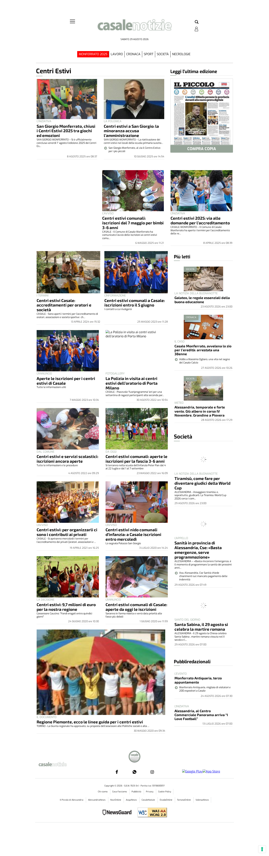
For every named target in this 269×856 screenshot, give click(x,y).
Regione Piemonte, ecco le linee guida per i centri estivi (90, 721)
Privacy (150, 791)
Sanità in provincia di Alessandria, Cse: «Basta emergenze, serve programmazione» (198, 549)
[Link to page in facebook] (117, 772)
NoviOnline (116, 799)
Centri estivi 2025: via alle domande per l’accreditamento (200, 220)
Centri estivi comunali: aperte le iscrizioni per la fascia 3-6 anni (136, 458)
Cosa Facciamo (119, 791)
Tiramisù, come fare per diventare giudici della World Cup (202, 483)
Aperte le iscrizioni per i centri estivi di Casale (66, 380)
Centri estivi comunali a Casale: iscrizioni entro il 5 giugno (134, 302)
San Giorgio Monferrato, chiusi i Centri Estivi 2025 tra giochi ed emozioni (66, 131)
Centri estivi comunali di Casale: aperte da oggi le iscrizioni (136, 607)
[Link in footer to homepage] (134, 757)
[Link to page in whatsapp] (134, 772)
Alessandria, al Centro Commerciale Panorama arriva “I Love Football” (201, 715)
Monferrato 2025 (93, 54)
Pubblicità (137, 791)
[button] (196, 22)
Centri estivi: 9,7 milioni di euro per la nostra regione (66, 607)
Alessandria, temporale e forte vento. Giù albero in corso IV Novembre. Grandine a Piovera (199, 411)
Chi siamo (103, 791)
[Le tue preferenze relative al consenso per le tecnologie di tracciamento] (262, 849)
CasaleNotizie (149, 799)
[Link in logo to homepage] (134, 27)
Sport (148, 54)
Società (163, 54)
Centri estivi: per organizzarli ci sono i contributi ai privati (67, 532)
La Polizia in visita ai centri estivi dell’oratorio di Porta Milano (132, 383)
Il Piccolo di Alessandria (72, 799)
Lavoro (117, 54)
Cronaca (133, 54)
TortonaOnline (184, 799)
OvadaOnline (166, 799)
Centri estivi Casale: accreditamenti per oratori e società (64, 305)
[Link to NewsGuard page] (118, 812)
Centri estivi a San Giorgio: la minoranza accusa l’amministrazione (131, 131)
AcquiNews (131, 799)
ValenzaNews (202, 799)
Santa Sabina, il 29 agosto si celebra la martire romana (201, 626)
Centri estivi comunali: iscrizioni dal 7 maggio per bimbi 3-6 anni (133, 223)
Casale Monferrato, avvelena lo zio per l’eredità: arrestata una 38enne (202, 350)
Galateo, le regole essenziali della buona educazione (202, 299)
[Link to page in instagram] (152, 772)
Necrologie (181, 54)
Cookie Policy (164, 791)
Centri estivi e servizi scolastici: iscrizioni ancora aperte (67, 458)
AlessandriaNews (97, 799)
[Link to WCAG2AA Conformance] (150, 812)
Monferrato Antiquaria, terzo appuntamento (198, 680)
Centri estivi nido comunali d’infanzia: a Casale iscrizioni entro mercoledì (133, 534)
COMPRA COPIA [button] (201, 148)
